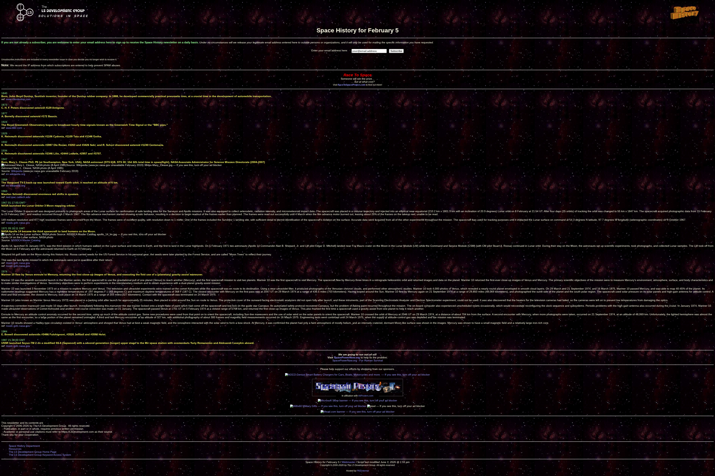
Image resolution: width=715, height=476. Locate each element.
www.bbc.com (14, 127)
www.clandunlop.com (18, 99)
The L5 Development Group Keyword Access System (40, 454)
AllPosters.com (365, 395)
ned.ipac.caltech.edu (18, 197)
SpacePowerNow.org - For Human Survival (357, 360)
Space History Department (24, 445)
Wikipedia (17, 171)
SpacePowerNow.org (347, 357)
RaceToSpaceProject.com (351, 85)
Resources (15, 448)
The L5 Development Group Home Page (32, 451)
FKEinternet (363, 470)
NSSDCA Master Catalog (25, 240)
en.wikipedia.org (15, 173)
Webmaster (348, 462)
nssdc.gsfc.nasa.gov (18, 222)
